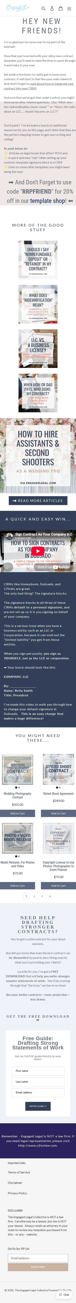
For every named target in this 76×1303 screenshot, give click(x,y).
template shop (47, 200)
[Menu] (69, 8)
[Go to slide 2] (19, 787)
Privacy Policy (17, 1193)
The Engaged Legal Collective (31, 1290)
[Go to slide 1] (16, 788)
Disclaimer (15, 1182)
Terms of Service (19, 1172)
